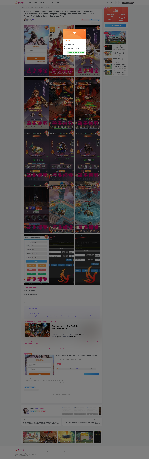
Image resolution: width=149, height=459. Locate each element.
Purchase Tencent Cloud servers (76, 52)
